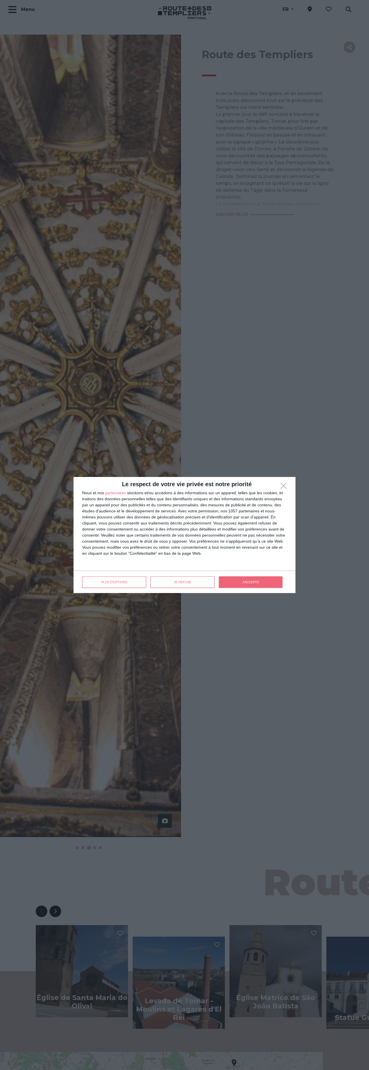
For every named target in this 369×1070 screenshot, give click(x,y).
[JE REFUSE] (285, 487)
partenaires (115, 493)
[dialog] (184, 535)
